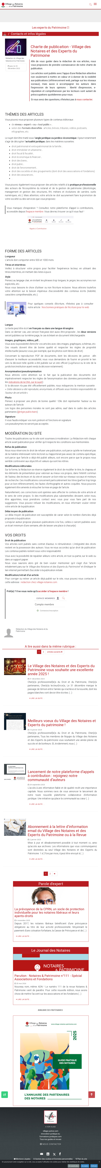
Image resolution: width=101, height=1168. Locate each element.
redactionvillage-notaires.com (39, 582)
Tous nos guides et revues (50, 1139)
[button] (90, 5)
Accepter (85, 1166)
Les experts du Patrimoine (49, 27)
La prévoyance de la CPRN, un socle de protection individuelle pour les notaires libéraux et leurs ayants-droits (49, 912)
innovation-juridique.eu (50, 1134)
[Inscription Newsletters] (41, 1154)
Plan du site (82, 1159)
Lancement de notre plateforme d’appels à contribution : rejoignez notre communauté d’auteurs (61, 776)
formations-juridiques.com (50, 1136)
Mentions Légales (22, 1159)
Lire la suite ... (37, 698)
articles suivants (54, 652)
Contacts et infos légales (28, 34)
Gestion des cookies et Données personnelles (54, 1159)
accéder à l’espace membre (52, 591)
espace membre (35, 211)
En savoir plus (73, 1166)
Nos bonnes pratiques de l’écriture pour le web (65, 307)
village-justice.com (50, 1131)
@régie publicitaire (27, 411)
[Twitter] (54, 1154)
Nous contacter (51, 1144)
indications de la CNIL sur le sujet (25, 382)
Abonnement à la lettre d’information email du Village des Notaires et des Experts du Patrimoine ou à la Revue (58, 830)
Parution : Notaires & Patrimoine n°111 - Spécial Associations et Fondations (48, 977)
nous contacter (84, 99)
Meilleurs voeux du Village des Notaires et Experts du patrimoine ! (62, 723)
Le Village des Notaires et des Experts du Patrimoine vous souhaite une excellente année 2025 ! (61, 670)
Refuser (94, 1166)
